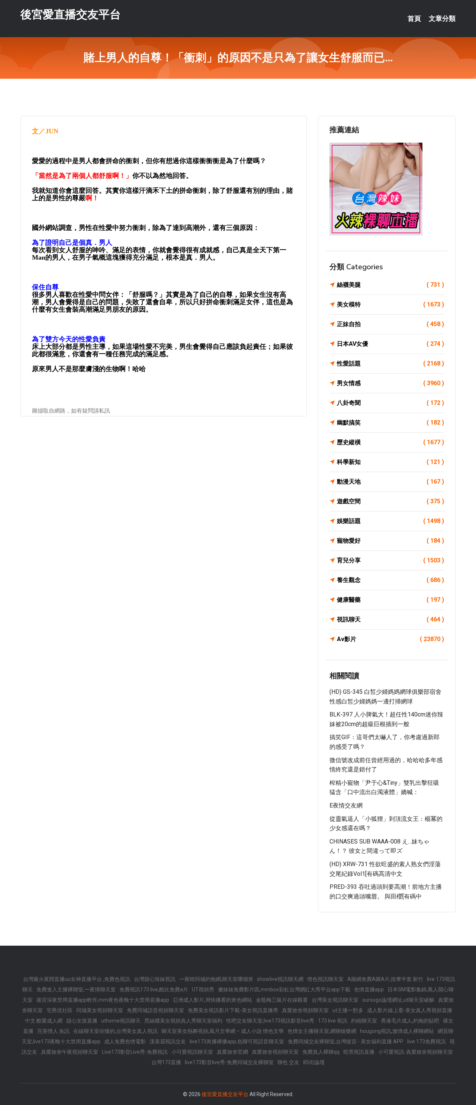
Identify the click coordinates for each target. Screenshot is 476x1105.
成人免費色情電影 (125, 1041)
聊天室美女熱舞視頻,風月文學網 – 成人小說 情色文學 (222, 1031)
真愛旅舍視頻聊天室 (305, 1010)
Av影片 (390, 639)
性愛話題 (390, 363)
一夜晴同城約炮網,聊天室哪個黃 (216, 979)
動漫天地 (390, 481)
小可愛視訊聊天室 (192, 1052)
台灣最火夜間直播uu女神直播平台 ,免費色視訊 (76, 979)
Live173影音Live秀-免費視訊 (135, 1052)
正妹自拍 (390, 324)
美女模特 (390, 304)
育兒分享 (390, 560)
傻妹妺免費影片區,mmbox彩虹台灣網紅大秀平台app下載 (284, 989)
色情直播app (369, 989)
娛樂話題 (390, 520)
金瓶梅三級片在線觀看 (282, 1000)
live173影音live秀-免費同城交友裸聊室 (229, 1062)
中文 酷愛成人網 (43, 1021)
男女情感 (390, 383)
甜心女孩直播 (81, 1021)
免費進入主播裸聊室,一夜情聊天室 (76, 989)
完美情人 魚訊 (53, 1031)
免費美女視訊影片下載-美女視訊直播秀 (233, 1010)
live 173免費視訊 (426, 1041)
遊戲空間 (390, 501)
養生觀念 (390, 580)
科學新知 (390, 461)
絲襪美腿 (390, 284)
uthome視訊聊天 (121, 1021)
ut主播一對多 (347, 1010)
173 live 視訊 (332, 1021)
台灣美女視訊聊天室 (335, 1000)
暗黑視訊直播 (358, 1052)
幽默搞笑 (390, 422)
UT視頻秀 (203, 989)
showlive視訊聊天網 (280, 979)
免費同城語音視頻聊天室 (155, 1010)
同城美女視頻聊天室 (99, 1010)
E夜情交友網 (346, 805)
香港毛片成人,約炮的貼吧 (410, 1021)
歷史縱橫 (390, 442)
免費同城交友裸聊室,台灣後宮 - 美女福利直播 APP (345, 1041)
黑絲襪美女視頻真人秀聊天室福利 (183, 1021)
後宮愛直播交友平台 (70, 14)
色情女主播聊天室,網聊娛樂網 (321, 1031)
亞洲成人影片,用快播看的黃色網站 (212, 1000)
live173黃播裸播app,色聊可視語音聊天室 (237, 1041)
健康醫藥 (390, 599)
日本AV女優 (390, 343)
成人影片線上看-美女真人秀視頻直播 (409, 1010)
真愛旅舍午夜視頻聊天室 (69, 1052)
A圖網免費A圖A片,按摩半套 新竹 (385, 979)
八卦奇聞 (390, 402)
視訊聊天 (390, 619)
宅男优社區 (59, 1010)
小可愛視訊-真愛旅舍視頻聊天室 (415, 1052)
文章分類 (442, 18)
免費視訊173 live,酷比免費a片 (153, 989)
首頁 (414, 18)
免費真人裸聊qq (321, 1052)
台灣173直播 (166, 1062)
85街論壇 (314, 1062)
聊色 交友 (288, 1062)
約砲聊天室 (364, 1021)
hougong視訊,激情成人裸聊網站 (397, 1031)
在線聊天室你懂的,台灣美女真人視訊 (115, 1031)
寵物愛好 (390, 540)
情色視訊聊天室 (325, 979)
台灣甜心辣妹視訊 (155, 979)
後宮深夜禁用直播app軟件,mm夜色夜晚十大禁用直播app (102, 1000)
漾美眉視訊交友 (167, 1041)
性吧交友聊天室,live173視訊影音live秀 (270, 1021)
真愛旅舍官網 (232, 1052)
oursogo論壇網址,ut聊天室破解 (398, 1000)
